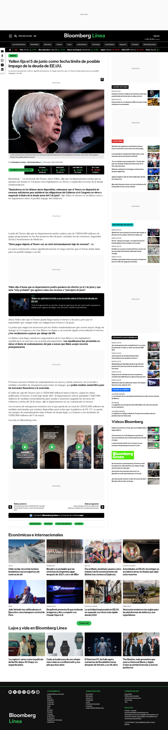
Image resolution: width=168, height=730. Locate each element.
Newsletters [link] (35, 44)
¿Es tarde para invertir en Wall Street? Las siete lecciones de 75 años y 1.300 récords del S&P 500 (29, 508)
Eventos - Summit (130, 711)
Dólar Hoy (89, 698)
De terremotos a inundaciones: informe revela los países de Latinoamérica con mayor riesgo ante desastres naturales (128, 466)
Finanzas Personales (93, 704)
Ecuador (50, 710)
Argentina (50, 700)
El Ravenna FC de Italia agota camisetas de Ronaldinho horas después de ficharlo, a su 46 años (101, 662)
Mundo (13, 56)
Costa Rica (50, 716)
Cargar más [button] (84, 623)
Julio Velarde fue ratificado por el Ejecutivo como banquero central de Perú (26, 612)
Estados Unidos (35, 524)
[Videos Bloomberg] (136, 422)
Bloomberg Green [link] (150, 44)
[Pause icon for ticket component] (10, 49)
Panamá (49, 712)
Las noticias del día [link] (18, 44)
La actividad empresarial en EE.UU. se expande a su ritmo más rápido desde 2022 (102, 612)
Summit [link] (59, 44)
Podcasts (89, 706)
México (49, 698)
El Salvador (51, 718)
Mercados (89, 696)
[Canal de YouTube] (19, 692)
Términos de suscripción (133, 698)
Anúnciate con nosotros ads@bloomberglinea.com (141, 715)
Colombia (50, 702)
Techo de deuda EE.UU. (64, 524)
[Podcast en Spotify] (38, 692)
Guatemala (50, 722)
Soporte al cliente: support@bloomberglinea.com (141, 716)
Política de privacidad (132, 696)
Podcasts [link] (135, 44)
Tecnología (128, 700)
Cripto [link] (69, 44)
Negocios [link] (123, 44)
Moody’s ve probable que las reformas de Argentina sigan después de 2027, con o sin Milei (63, 572)
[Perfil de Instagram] (24, 692)
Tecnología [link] (96, 44)
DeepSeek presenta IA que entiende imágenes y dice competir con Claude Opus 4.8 (65, 612)
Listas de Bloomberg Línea (95, 708)
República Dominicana (54, 720)
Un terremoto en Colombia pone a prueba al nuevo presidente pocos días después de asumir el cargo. (129, 438)
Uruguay (50, 714)
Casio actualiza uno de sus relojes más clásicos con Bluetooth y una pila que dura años (83, 507)
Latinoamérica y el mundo (55, 694)
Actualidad (89, 700)
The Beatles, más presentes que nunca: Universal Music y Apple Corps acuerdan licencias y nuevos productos (140, 663)
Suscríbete (128, 694)
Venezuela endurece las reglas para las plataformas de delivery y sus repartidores (141, 612)
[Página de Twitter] (15, 692)
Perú (48, 708)
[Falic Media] (146, 39)
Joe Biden (79, 524)
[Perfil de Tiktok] (33, 692)
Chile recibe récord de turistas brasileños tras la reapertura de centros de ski (24, 572)
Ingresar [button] (156, 36)
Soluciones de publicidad (133, 719)
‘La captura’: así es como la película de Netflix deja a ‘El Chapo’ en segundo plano (25, 662)
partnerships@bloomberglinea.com (136, 712)
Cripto (88, 702)
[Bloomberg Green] (136, 455)
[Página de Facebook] (10, 692)
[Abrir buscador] (15, 36)
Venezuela (50, 704)
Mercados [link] (47, 44)
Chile (49, 706)
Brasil (49, 696)
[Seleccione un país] (35, 36)
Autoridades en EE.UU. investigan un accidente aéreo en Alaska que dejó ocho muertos (141, 572)
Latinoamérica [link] (82, 44)
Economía (48, 524)
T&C (126, 702)
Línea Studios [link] (109, 44)
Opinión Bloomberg (121, 390)
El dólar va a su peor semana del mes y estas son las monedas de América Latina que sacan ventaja (129, 251)
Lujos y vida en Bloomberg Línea (37, 628)
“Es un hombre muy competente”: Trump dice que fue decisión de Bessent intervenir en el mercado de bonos (128, 164)
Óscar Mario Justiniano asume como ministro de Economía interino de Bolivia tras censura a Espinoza (103, 572)
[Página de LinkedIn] (28, 692)
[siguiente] (102, 507)
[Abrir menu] (10, 36)
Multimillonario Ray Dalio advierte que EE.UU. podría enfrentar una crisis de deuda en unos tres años (128, 366)
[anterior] (10, 507)
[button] (102, 79)
